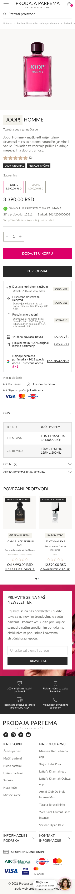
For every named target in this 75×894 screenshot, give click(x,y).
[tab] (36, 578)
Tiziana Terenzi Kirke (52, 804)
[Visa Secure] (25, 871)
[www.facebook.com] (5, 734)
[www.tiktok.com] (20, 734)
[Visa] (10, 871)
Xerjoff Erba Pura (50, 764)
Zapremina (10, 175)
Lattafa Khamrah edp (52, 771)
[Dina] (42, 861)
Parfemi (68, 23)
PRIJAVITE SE (38, 661)
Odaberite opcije (20, 569)
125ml (45, 452)
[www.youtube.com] (28, 734)
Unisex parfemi (12, 773)
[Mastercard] (57, 861)
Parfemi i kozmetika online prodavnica (38, 23)
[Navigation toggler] (6, 5)
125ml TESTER (51, 449)
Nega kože (10, 787)
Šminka (8, 780)
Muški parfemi (12, 758)
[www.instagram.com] (13, 734)
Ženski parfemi (12, 751)
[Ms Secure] (39, 871)
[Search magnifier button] (4, 14)
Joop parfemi (51, 426)
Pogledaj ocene (58, 361)
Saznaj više (61, 289)
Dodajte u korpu (37, 253)
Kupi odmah (38, 271)
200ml (56, 452)
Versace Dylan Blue (51, 825)
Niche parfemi (12, 766)
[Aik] (17, 861)
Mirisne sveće (12, 795)
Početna (7, 23)
